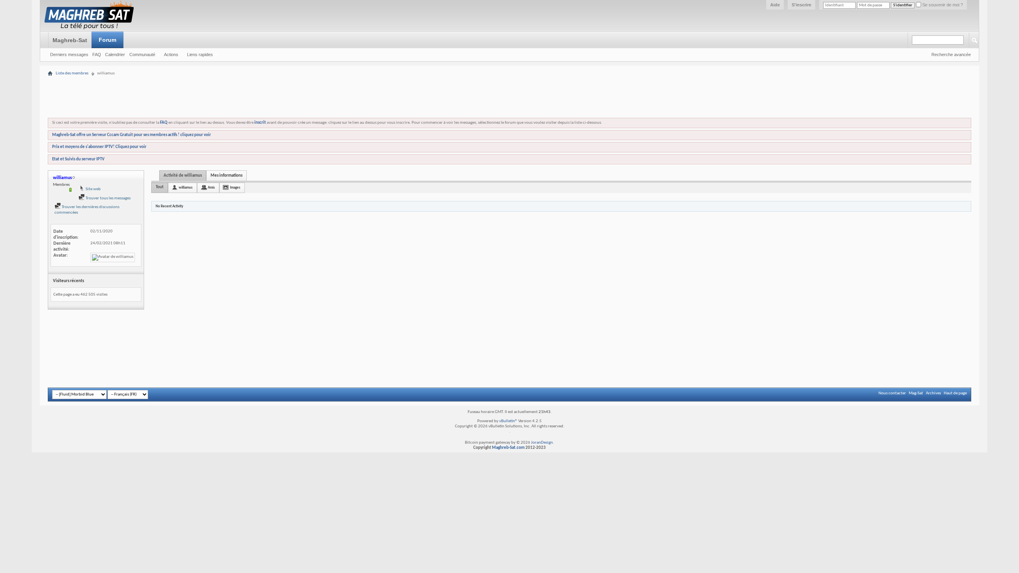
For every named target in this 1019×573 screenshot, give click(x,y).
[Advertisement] (509, 73)
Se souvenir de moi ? (942, 4)
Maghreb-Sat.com (508, 448)
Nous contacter (892, 393)
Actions (171, 54)
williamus (186, 187)
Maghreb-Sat (70, 40)
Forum (107, 40)
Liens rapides (200, 54)
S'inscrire (801, 4)
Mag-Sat (916, 393)
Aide (775, 4)
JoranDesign (542, 442)
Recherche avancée (951, 54)
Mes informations (226, 175)
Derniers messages (69, 54)
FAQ (96, 54)
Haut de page (955, 393)
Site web (93, 189)
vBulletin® (508, 421)
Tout (160, 187)
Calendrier (115, 54)
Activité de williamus (183, 175)
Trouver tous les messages (108, 198)
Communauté (142, 54)
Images (235, 187)
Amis (211, 187)
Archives (933, 393)
